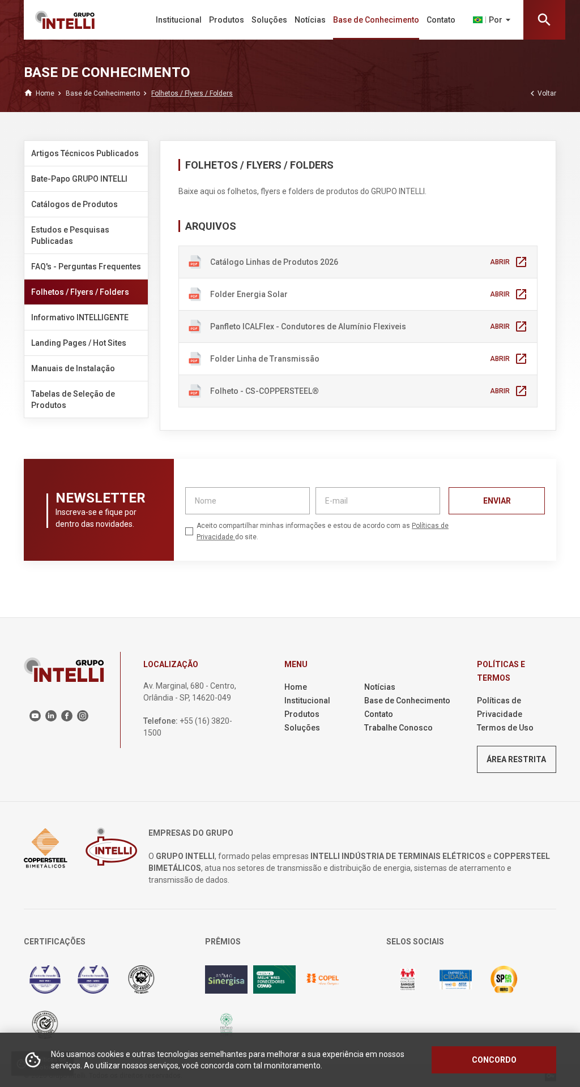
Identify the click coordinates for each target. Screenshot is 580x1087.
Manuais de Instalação (73, 368)
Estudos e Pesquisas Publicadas (70, 235)
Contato (441, 19)
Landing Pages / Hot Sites (78, 342)
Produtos (226, 19)
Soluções (269, 19)
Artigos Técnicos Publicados (85, 153)
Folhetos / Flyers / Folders (80, 292)
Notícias (310, 19)
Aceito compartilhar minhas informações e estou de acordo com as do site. (323, 531)
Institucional (179, 19)
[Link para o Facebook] (66, 715)
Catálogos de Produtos (74, 204)
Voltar (541, 93)
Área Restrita (516, 759)
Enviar (497, 500)
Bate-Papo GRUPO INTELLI (79, 178)
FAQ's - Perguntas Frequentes (86, 266)
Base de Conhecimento (376, 19)
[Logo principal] (74, 20)
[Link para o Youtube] (35, 715)
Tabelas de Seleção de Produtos (73, 399)
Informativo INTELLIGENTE (80, 317)
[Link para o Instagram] (82, 715)
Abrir (509, 262)
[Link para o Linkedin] (51, 715)
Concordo (494, 1059)
